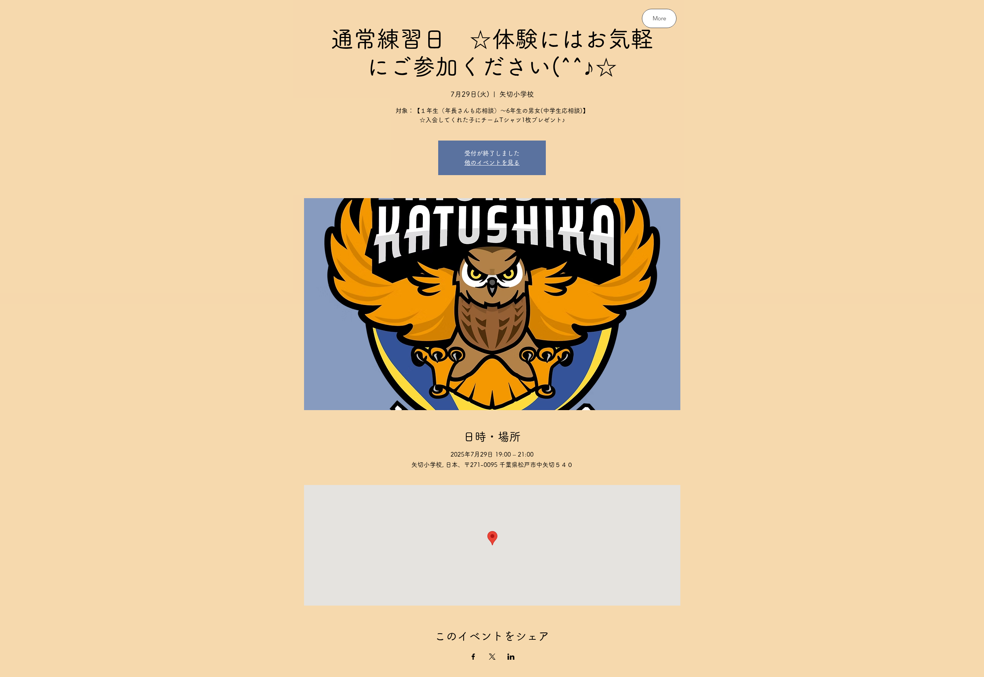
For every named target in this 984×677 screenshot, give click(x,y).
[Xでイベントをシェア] (492, 657)
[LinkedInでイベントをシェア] (511, 657)
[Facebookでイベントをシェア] (473, 657)
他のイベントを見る (492, 162)
